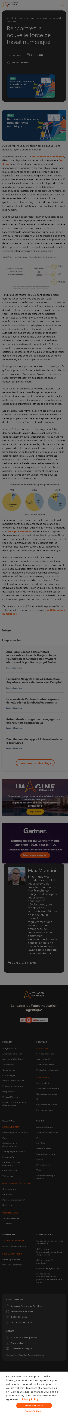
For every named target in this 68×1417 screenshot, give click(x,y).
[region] (34, 1394)
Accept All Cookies (34, 1405)
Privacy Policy (30, 1399)
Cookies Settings (33, 1411)
